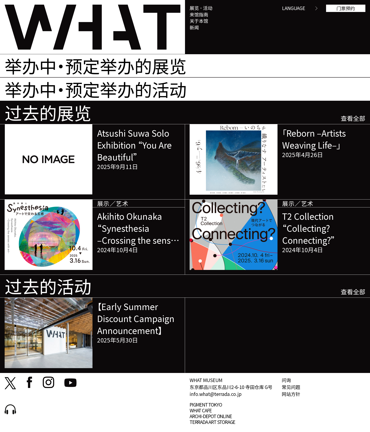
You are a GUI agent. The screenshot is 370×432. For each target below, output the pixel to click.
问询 (286, 380)
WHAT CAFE (201, 410)
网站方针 (291, 394)
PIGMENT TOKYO (206, 404)
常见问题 (291, 387)
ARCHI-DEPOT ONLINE (211, 416)
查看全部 (353, 118)
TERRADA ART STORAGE (212, 421)
